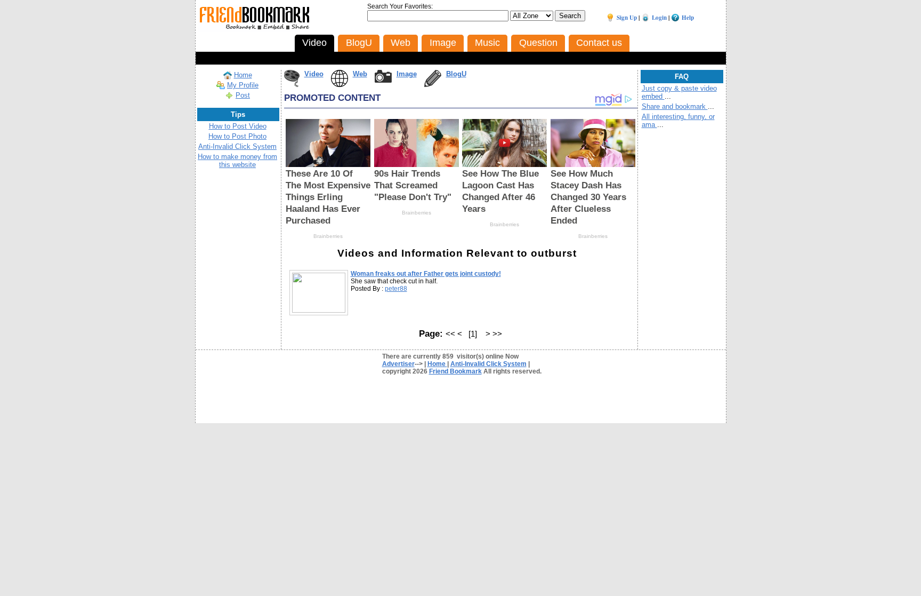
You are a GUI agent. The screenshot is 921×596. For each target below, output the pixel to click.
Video (314, 74)
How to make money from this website (237, 161)
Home (243, 75)
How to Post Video (237, 126)
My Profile (242, 85)
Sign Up (627, 17)
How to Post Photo (237, 136)
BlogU (456, 74)
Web (360, 74)
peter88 (396, 288)
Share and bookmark (675, 106)
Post (243, 95)
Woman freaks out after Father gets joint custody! (426, 273)
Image (407, 74)
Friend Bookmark (455, 371)
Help (688, 17)
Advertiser (398, 364)
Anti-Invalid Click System (237, 146)
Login (659, 17)
